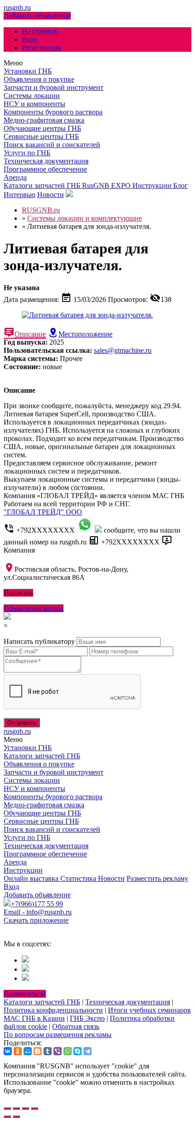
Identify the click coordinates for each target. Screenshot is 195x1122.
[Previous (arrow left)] (7, 1116)
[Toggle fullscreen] (25, 1108)
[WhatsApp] (67, 1051)
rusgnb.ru (17, 7)
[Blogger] (38, 1051)
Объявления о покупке (39, 79)
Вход (29, 39)
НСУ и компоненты (34, 104)
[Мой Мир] (28, 1051)
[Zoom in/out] (34, 1108)
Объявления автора (33, 608)
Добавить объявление (37, 16)
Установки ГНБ (28, 71)
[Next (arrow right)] (16, 1116)
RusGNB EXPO (107, 185)
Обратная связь (75, 1026)
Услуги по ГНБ (27, 153)
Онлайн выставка (32, 878)
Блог (180, 185)
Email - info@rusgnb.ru (38, 912)
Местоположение (85, 334)
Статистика (79, 878)
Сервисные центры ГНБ (41, 136)
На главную (40, 31)
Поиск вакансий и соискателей (52, 144)
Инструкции (152, 185)
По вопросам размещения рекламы (58, 1034)
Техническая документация (46, 161)
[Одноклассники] (18, 1051)
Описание (30, 334)
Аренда (15, 177)
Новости (50, 194)
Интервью (19, 194)
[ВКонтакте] (8, 1051)
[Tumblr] (48, 1051)
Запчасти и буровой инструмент (53, 87)
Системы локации (32, 95)
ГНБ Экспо (87, 1018)
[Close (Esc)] (7, 1108)
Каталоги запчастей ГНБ (43, 185)
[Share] (16, 1108)
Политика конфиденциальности (53, 1010)
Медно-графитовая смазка (44, 120)
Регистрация (41, 47)
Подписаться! (25, 994)
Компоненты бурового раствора (53, 112)
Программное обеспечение (45, 169)
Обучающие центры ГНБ (42, 128)
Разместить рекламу (157, 878)
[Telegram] (87, 1051)
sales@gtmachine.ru (122, 350)
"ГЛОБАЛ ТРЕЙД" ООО (43, 512)
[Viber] (58, 1051)
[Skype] (77, 1051)
